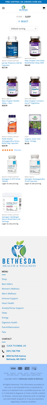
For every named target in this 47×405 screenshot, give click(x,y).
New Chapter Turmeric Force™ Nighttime (34, 102)
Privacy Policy (36, 373)
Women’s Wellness (11, 288)
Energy (5, 317)
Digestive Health (9, 322)
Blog (26, 373)
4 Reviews (17, 150)
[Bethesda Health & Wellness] (23, 8)
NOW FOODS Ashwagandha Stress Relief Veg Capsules (10, 141)
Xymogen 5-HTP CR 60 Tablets (11, 180)
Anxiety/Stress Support (13, 308)
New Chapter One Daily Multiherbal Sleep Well (34, 61)
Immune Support (10, 298)
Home (19, 16)
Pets (4, 332)
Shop (4, 279)
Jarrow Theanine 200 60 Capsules (12, 64)
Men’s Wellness (9, 293)
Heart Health (8, 303)
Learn (20, 373)
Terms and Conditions (30, 375)
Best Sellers (7, 284)
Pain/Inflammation (10, 327)
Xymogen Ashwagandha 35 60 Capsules (35, 180)
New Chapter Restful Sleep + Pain (10, 102)
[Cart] (44, 8)
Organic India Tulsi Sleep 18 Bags (33, 140)
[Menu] (3, 8)
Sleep (4, 312)
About (13, 373)
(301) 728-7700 (13, 351)
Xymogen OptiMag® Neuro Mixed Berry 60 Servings (11, 219)
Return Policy (13, 375)
